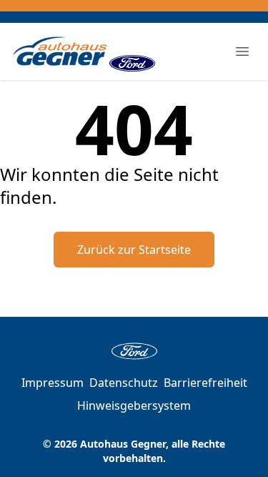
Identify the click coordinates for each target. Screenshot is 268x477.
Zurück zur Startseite (134, 249)
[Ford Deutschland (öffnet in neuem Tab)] (132, 51)
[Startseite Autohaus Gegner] (60, 51)
